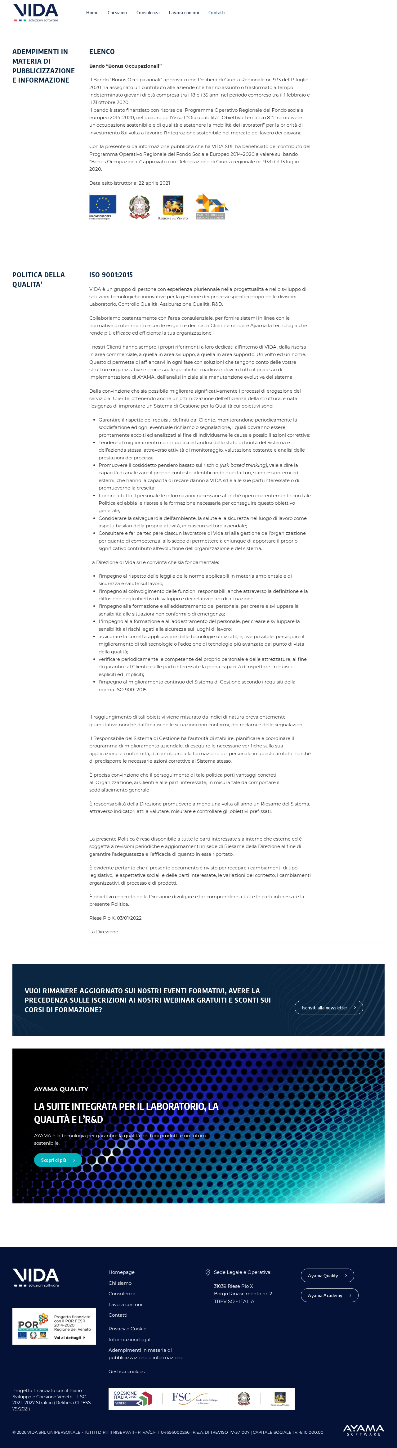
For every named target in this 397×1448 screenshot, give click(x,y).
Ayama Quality (323, 1275)
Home (92, 12)
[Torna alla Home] (35, 12)
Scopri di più (53, 1160)
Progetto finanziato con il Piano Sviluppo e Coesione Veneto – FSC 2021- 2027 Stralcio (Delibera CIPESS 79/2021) (51, 1400)
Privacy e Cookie (127, 1329)
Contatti (216, 12)
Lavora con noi (184, 12)
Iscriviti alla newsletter (324, 1007)
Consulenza (148, 12)
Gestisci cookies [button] (127, 1371)
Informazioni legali (130, 1339)
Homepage (122, 1272)
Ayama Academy (325, 1295)
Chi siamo (117, 12)
